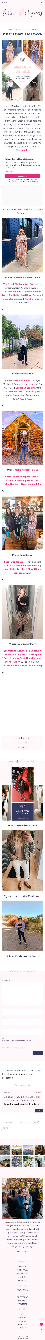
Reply (39, 1110)
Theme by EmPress (22, 1338)
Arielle (24, 150)
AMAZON (22, 1324)
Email (5, 1018)
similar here (13, 665)
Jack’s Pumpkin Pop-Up (26, 470)
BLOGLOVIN (22, 1300)
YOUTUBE (22, 1304)
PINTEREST (22, 1297)
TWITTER (22, 1280)
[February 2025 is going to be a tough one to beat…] (5, 1161)
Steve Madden (12, 662)
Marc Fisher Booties (15, 569)
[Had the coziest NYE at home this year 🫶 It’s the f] (40, 1150)
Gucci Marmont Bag (31, 484)
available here (15, 391)
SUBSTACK (22, 1290)
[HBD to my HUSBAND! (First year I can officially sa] (28, 1161)
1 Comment (33, 29)
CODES (22, 1321)
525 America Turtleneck (16, 651)
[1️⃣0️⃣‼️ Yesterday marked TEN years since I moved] (28, 1150)
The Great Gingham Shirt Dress (19, 284)
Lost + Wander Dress (15, 562)
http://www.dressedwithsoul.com (22, 1104)
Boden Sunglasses (12, 299)
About (19, 1251)
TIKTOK (22, 1266)
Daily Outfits (19, 29)
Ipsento (24, 373)
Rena (6, 1093)
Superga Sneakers (25, 388)
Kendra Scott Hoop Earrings (26, 658)
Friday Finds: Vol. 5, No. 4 (22, 956)
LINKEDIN (22, 1277)
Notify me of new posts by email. (14, 1048)
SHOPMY (22, 1317)
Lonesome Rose (21, 277)
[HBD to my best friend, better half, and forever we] (40, 1161)
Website (5, 1028)
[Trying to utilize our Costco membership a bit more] (5, 1150)
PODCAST (22, 1294)
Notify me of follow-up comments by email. (17, 1040)
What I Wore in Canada (22, 825)
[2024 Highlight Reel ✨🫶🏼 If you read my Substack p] (17, 1161)
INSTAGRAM (22, 1270)
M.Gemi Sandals (12, 291)
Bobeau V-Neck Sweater (17, 380)
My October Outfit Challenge (22, 896)
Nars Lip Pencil (32, 299)
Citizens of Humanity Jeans (19, 480)
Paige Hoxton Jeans (24, 384)
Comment (6, 980)
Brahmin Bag (35, 665)
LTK (22, 1314)
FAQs (26, 1251)
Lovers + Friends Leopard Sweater (22, 476)
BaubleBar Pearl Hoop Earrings (25, 295)
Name (5, 1008)
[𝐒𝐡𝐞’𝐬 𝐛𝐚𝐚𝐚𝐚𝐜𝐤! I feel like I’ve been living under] (17, 1150)
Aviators (30, 391)
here (6, 388)
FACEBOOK (22, 1273)
